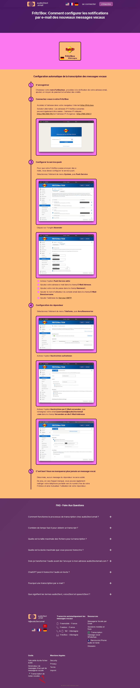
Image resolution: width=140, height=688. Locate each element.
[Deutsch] (77, 4)
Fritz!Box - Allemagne (68, 635)
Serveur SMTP (65, 298)
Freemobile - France (68, 623)
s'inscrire (106, 4)
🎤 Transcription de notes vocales (37, 675)
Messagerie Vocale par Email (97, 622)
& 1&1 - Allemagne (68, 631)
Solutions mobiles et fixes (96, 628)
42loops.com (74, 685)
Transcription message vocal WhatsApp (95, 634)
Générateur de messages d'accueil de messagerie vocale (37, 668)
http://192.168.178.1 (45, 114)
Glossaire (91, 646)
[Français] (72, 4)
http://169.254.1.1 (84, 114)
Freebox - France (67, 627)
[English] (67, 4)
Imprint (53, 670)
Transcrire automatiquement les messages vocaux (71, 617)
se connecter (89, 4)
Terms (52, 667)
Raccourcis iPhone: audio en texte (97, 641)
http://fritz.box (87, 105)
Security (53, 660)
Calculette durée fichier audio (38, 661)
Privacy (53, 664)
